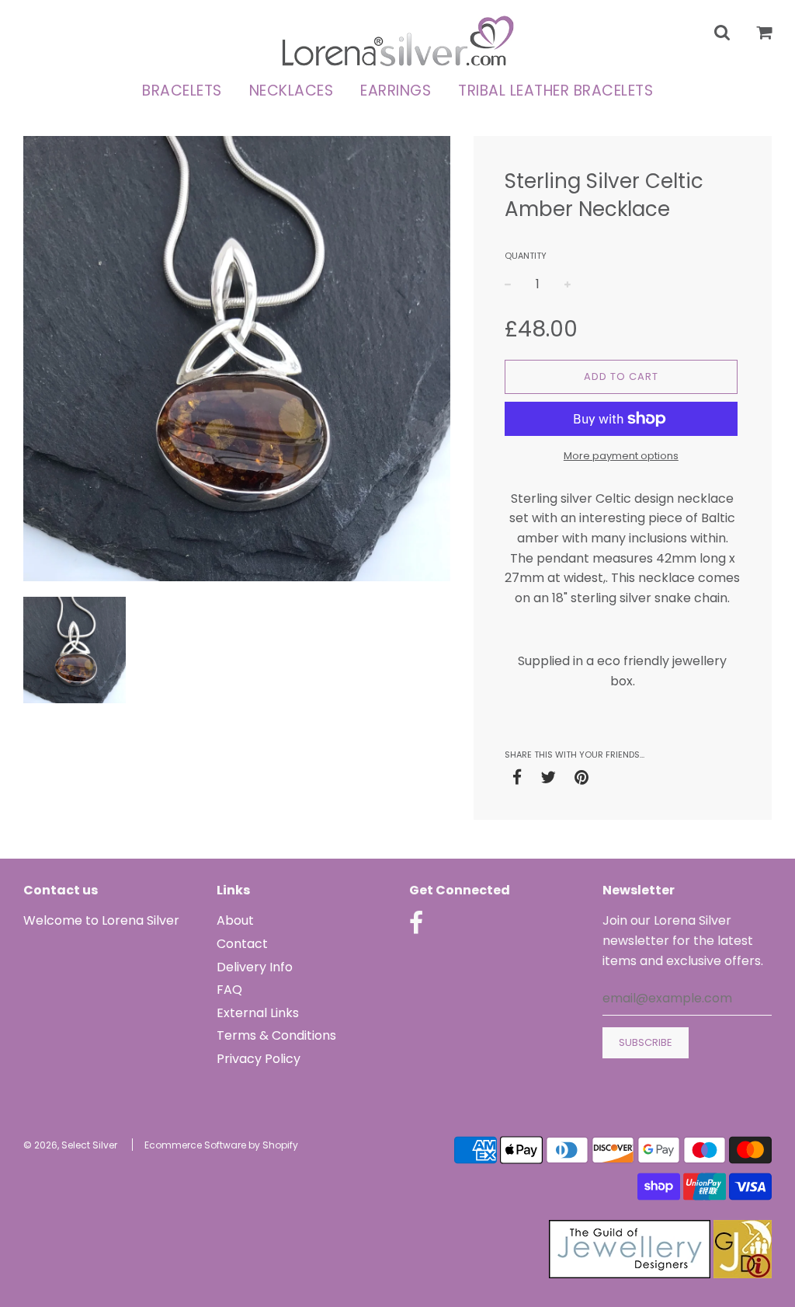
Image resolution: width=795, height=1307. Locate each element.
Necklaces (291, 90)
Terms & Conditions (276, 1035)
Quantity (526, 255)
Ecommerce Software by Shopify (221, 1145)
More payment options (621, 455)
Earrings (395, 90)
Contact (242, 944)
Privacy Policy (258, 1059)
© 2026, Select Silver (70, 1145)
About (235, 920)
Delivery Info (255, 967)
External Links (258, 1013)
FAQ (229, 990)
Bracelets (182, 90)
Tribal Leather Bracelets (555, 90)
